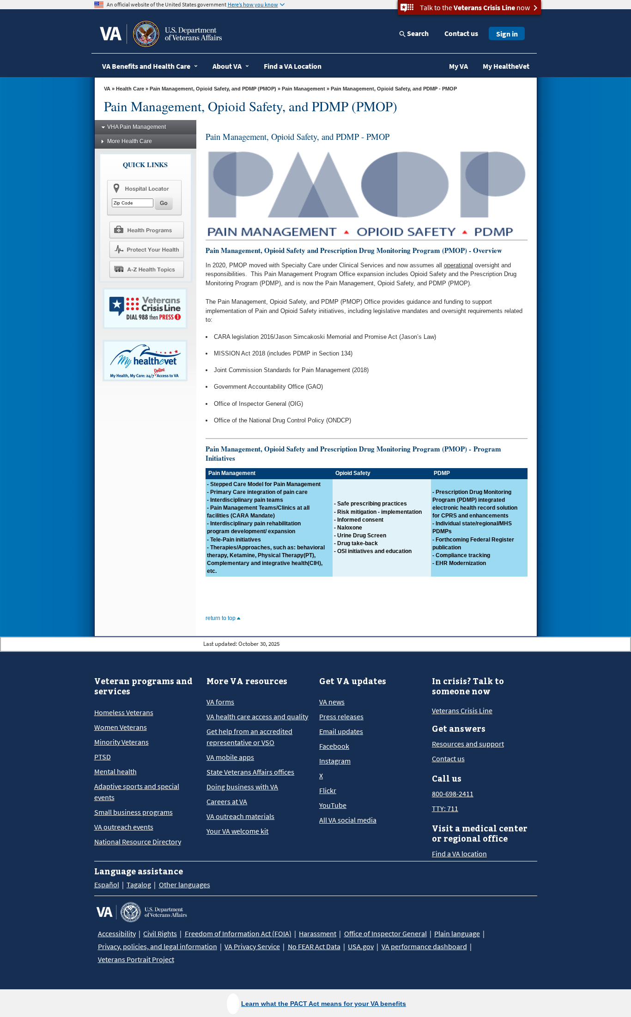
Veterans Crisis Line (462, 710)
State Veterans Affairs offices (250, 771)
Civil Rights (160, 933)
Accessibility (117, 933)
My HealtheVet (506, 66)
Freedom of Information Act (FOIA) (238, 933)
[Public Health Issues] (146, 249)
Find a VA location (459, 853)
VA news (332, 701)
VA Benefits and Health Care (146, 66)
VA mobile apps (230, 757)
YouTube (332, 805)
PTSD (102, 756)
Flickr (327, 790)
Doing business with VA (242, 786)
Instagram (335, 760)
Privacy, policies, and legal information (157, 946)
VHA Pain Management (136, 127)
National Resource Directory (137, 841)
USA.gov (361, 946)
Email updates (341, 731)
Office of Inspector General (385, 933)
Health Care (130, 88)
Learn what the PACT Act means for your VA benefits (323, 1003)
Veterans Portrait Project (136, 959)
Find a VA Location (293, 66)
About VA (227, 66)
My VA (458, 66)
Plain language (457, 933)
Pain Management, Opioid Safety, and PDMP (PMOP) (213, 88)
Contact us (461, 33)
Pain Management (303, 88)
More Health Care (129, 141)
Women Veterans (120, 727)
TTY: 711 (445, 808)
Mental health (115, 771)
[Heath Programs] (146, 229)
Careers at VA (226, 801)
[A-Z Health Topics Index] (146, 269)
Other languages (184, 884)
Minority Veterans (121, 741)
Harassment (317, 933)
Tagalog (139, 884)
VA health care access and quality (257, 716)
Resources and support (468, 743)
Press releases (341, 716)
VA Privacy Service (252, 946)
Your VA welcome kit (237, 831)
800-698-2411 (452, 793)
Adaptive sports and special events (136, 792)
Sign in (507, 33)
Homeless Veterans (123, 712)
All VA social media (347, 819)
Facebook (334, 746)
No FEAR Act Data (314, 946)
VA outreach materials (240, 816)
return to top (221, 618)
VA (107, 88)
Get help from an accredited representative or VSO (249, 737)
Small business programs (133, 812)
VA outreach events (123, 826)
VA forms (220, 701)
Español (106, 884)
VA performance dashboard (424, 946)
